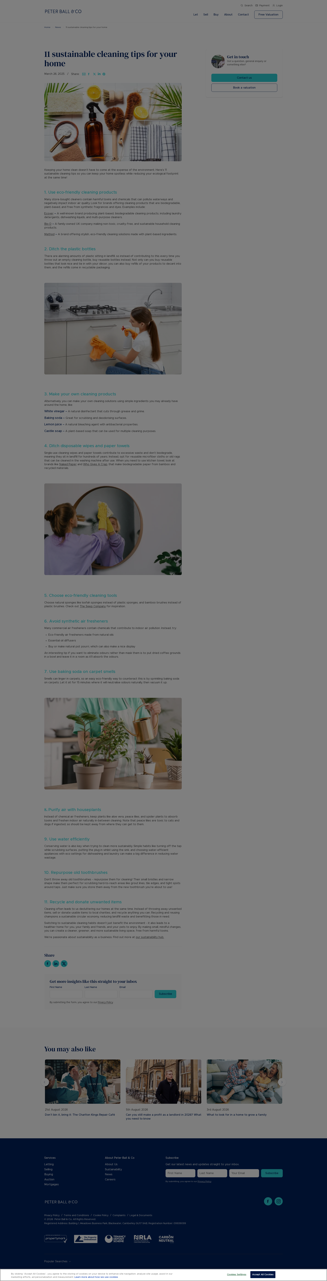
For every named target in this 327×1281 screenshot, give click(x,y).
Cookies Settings (236, 1275)
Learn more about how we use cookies (96, 1277)
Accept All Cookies (263, 1275)
